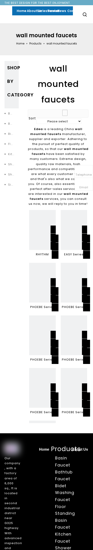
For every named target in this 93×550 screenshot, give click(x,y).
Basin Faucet (13, 113)
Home (44, 449)
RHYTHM (42, 254)
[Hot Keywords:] (84, 14)
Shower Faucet (13, 164)
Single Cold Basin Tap (13, 184)
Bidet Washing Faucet (13, 134)
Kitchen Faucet (13, 154)
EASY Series (74, 254)
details (59, 253)
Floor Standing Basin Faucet (13, 144)
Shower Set (13, 174)
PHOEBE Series (42, 307)
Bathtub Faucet (13, 123)
